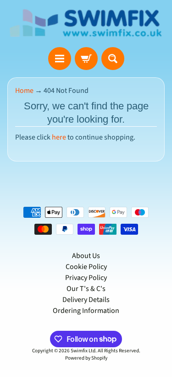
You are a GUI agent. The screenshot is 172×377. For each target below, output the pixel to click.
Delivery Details (86, 300)
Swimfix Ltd (83, 350)
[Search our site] (112, 58)
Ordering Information (86, 311)
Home (24, 91)
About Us (86, 256)
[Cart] (86, 58)
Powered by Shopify (86, 358)
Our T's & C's (86, 289)
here (59, 137)
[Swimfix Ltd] (86, 23)
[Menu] (59, 58)
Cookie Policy (86, 267)
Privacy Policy (86, 278)
